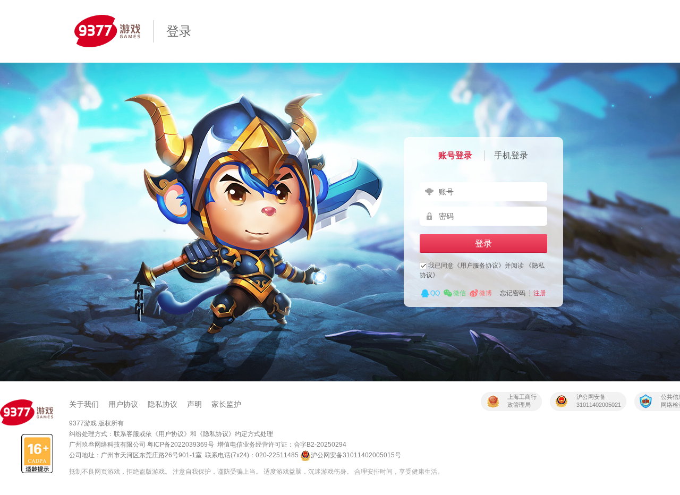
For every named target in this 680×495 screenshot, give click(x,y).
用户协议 (123, 404)
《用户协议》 (171, 434)
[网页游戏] (26, 412)
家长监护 (226, 404)
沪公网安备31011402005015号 (356, 455)
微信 (459, 293)
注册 (539, 293)
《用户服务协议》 (479, 265)
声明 (194, 404)
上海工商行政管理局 (522, 401)
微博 (485, 293)
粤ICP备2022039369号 (180, 444)
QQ (435, 293)
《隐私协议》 (216, 434)
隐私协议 (162, 404)
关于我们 (84, 404)
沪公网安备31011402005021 (598, 401)
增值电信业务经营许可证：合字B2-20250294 (281, 444)
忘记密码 (512, 293)
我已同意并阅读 (482, 270)
